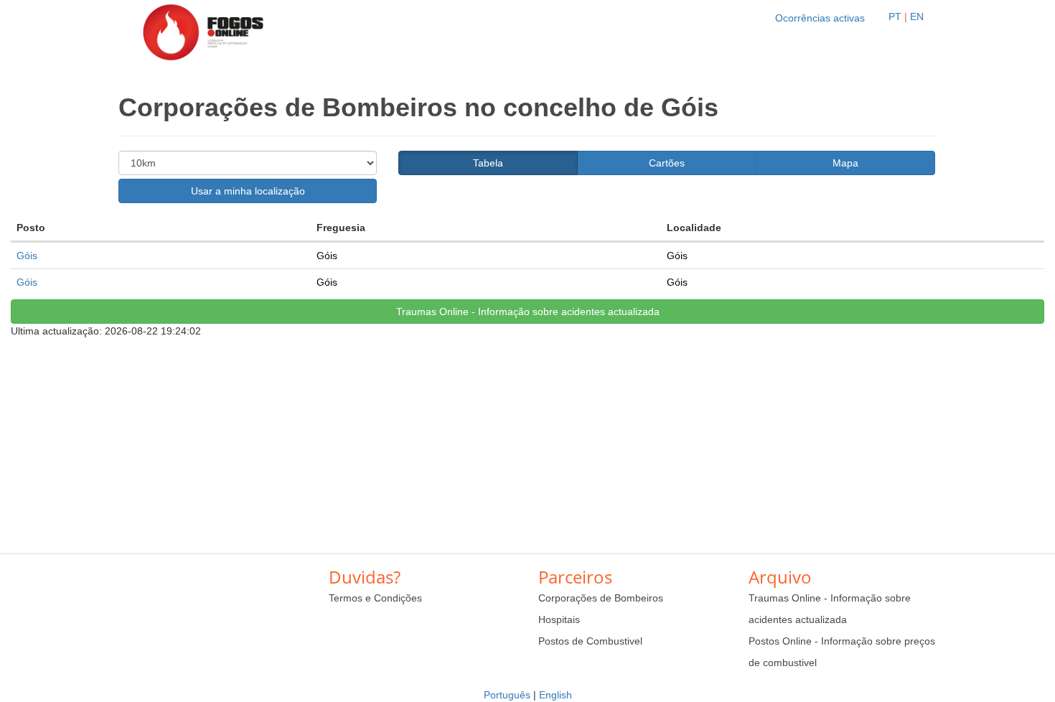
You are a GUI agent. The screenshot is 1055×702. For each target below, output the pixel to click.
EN (917, 16)
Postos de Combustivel (590, 641)
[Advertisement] (527, 438)
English (555, 695)
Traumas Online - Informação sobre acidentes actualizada (528, 311)
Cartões (667, 163)
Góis (27, 255)
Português (507, 695)
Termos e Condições (375, 598)
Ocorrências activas (820, 18)
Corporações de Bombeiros (600, 598)
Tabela (488, 163)
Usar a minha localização (248, 191)
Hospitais (559, 619)
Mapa (845, 163)
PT (894, 16)
